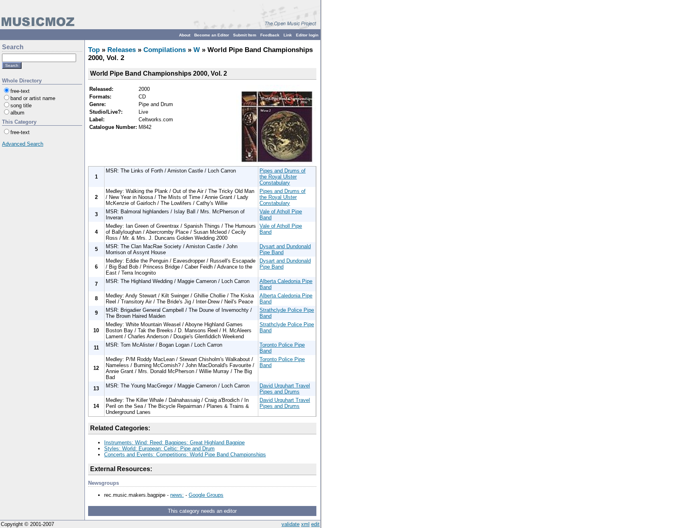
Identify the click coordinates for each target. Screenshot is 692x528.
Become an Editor (211, 35)
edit (315, 524)
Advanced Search (22, 144)
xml (305, 524)
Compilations (164, 50)
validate (291, 524)
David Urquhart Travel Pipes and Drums (285, 389)
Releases (121, 50)
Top (94, 50)
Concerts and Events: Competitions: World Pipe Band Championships (185, 455)
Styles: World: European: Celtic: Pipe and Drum (159, 449)
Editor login (307, 35)
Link (288, 35)
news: (177, 495)
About (184, 35)
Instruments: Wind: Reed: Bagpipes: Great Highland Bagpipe (174, 443)
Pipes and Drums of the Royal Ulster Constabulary (283, 177)
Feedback (270, 35)
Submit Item (244, 35)
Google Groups (206, 495)
